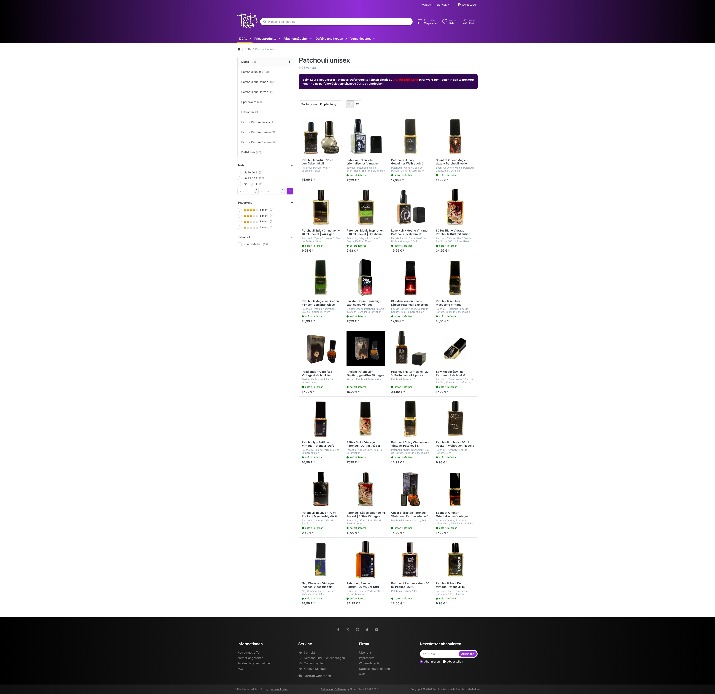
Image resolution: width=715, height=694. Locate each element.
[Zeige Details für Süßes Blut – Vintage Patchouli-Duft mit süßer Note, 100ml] (455, 207)
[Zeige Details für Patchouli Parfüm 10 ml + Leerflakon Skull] (321, 136)
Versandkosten (279, 689)
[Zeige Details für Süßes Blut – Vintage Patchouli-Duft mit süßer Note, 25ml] (366, 419)
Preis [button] (240, 165)
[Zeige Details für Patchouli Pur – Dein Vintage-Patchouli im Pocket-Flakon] (455, 560)
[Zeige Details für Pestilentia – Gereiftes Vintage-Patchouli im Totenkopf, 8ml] (321, 348)
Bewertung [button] (244, 202)
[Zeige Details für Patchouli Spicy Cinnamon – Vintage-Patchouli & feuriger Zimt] (410, 419)
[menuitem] (244, 38)
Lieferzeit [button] (243, 237)
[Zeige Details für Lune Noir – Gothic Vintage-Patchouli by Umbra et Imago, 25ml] (410, 207)
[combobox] (336, 22)
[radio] (350, 104)
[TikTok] (367, 629)
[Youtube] (377, 629)
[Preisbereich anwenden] (290, 191)
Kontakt (427, 4)
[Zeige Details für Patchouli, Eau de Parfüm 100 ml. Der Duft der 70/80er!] (366, 560)
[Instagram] (357, 629)
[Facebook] (338, 629)
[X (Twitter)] (348, 629)
